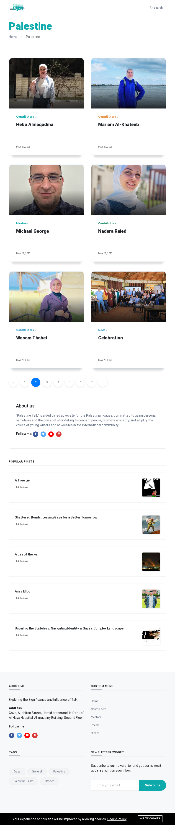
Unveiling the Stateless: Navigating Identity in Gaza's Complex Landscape (69, 628)
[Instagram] (59, 434)
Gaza (17, 771)
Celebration (110, 338)
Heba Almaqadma (34, 124)
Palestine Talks (23, 781)
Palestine (59, 771)
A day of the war (27, 554)
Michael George (32, 231)
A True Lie (22, 480)
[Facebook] (35, 434)
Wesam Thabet (32, 338)
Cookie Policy (116, 819)
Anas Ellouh (23, 591)
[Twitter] (43, 434)
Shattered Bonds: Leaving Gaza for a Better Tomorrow (56, 517)
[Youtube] (51, 434)
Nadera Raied (112, 231)
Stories (49, 781)
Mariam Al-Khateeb (118, 124)
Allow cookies (150, 818)
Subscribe (152, 785)
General (37, 771)
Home (13, 37)
